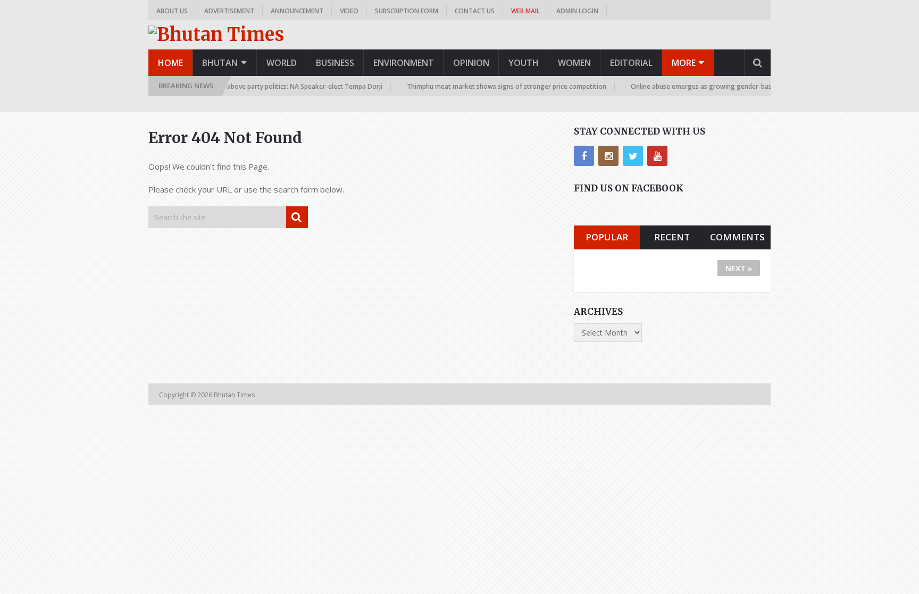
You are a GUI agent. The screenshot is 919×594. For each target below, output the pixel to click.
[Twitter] (633, 156)
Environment (403, 63)
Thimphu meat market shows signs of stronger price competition (499, 86)
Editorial (631, 63)
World (281, 63)
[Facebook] (584, 156)
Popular (607, 237)
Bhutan (220, 63)
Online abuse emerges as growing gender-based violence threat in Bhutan (736, 86)
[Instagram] (608, 156)
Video (349, 10)
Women (574, 63)
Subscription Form (406, 10)
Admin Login (577, 10)
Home (170, 63)
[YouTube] (657, 156)
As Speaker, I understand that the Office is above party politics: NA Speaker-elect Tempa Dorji (233, 86)
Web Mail (525, 10)
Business (335, 63)
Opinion (471, 63)
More (684, 63)
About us (172, 10)
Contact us (475, 10)
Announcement (297, 10)
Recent (672, 237)
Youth (523, 63)
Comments (737, 237)
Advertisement (229, 10)
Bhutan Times (235, 394)
